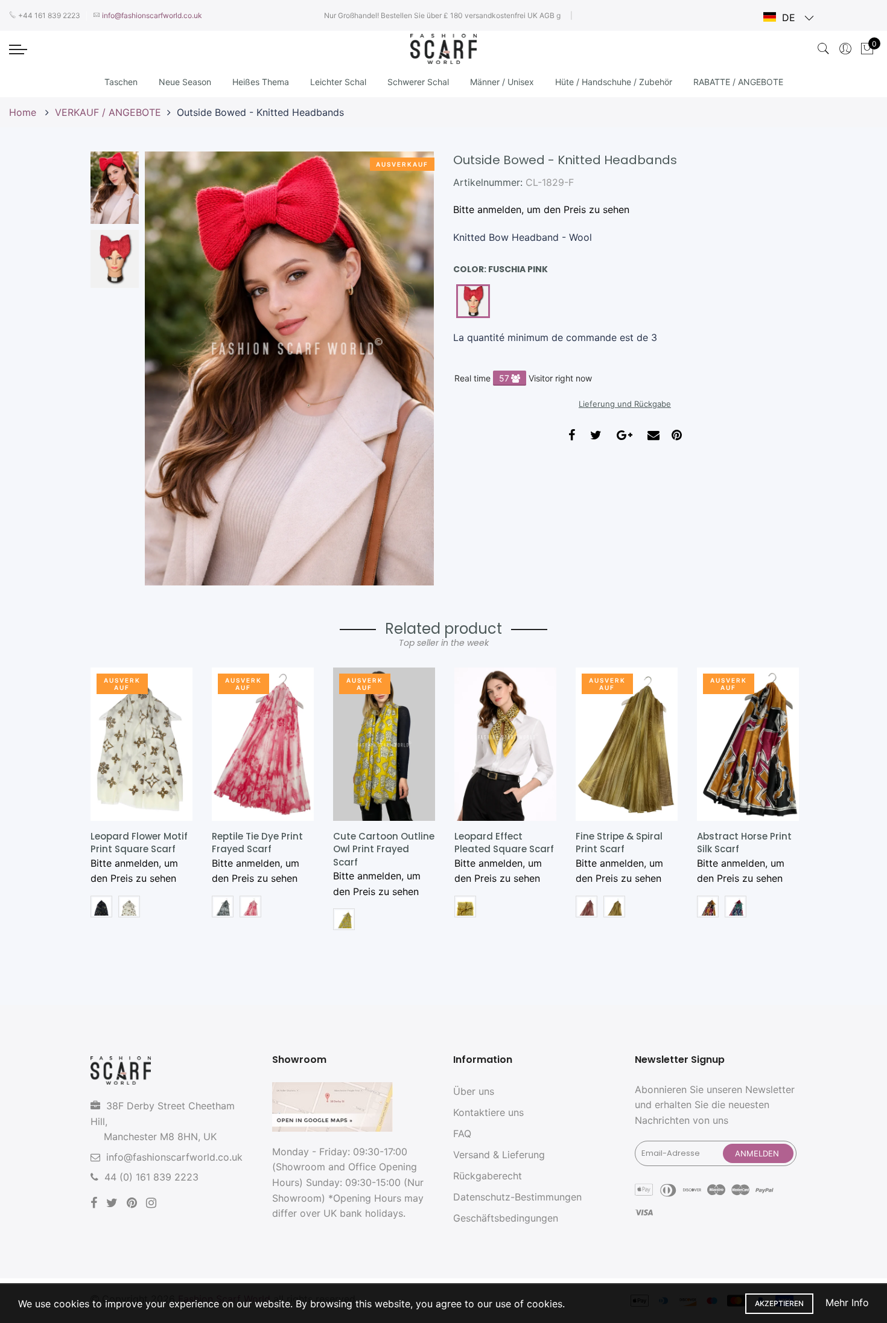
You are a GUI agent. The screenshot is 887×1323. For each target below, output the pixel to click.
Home (24, 112)
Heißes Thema (260, 82)
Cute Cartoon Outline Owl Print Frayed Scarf (262, 849)
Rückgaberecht (487, 1176)
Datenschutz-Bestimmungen (517, 1197)
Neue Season (185, 82)
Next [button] (404, 368)
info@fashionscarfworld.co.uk (174, 1157)
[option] (289, 368)
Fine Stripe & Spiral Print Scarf (497, 842)
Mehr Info (847, 1302)
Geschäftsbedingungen (505, 1218)
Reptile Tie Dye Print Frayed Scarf (136, 842)
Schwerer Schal (418, 82)
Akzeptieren (779, 1303)
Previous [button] (174, 368)
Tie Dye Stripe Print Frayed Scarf (740, 842)
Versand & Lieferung (499, 1155)
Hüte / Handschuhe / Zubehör (613, 82)
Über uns (473, 1091)
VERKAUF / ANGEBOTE (108, 112)
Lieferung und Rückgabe (625, 404)
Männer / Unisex (502, 82)
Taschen (121, 82)
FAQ (462, 1133)
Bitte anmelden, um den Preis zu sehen (541, 209)
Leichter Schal (338, 82)
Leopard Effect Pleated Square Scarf (383, 842)
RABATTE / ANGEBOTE (738, 82)
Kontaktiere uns (488, 1112)
